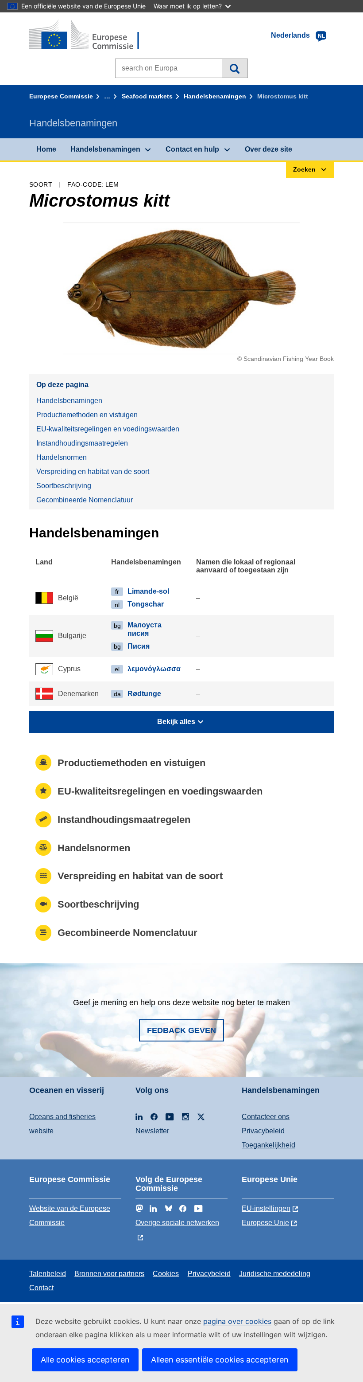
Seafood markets (147, 96)
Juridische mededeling (274, 1273)
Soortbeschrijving (63, 485)
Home (46, 149)
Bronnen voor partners (109, 1273)
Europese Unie (265, 1222)
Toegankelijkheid (268, 1145)
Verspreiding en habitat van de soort (92, 471)
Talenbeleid (47, 1273)
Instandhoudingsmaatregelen (82, 443)
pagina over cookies (237, 1321)
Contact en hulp (192, 149)
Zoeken (234, 68)
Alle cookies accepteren (85, 1359)
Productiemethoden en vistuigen (87, 415)
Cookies (166, 1273)
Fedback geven (181, 1030)
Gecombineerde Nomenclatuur (84, 500)
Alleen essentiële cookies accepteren (220, 1359)
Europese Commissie (61, 96)
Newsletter (152, 1131)
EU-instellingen (266, 1208)
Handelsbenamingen (215, 96)
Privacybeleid (263, 1131)
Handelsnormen (61, 457)
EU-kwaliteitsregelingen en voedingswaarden (107, 429)
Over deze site (268, 149)
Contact (41, 1288)
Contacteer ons (266, 1116)
